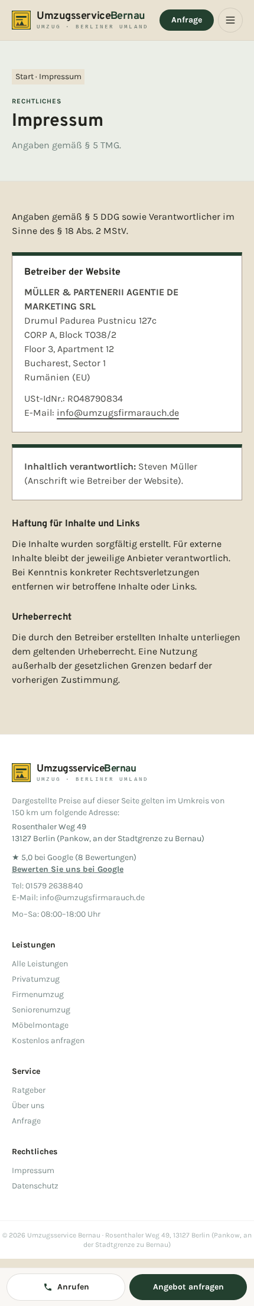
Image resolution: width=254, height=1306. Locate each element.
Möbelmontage (40, 1025)
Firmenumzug (38, 994)
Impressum (33, 1170)
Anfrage (186, 20)
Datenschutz (35, 1186)
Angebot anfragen (188, 1287)
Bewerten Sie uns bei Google (67, 869)
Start (24, 76)
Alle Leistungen (40, 964)
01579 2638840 (54, 886)
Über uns (28, 1105)
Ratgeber (28, 1090)
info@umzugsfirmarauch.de (118, 412)
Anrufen (73, 1287)
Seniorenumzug (41, 1010)
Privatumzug (36, 979)
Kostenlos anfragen (48, 1040)
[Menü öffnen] (230, 20)
